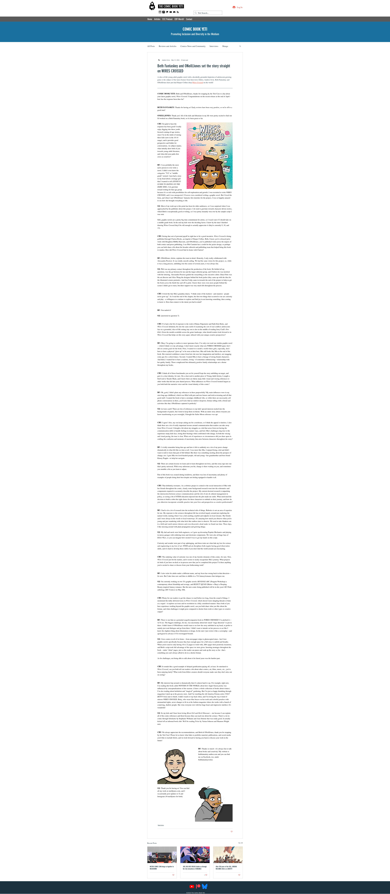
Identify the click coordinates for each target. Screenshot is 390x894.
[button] (240, 46)
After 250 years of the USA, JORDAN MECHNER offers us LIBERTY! (226, 867)
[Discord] (174, 12)
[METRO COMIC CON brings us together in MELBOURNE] (162, 855)
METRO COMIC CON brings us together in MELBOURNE (162, 867)
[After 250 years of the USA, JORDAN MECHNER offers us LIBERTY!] (228, 855)
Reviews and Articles (167, 46)
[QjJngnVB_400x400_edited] (160, 12)
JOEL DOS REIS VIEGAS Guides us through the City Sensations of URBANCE (195, 867)
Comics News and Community (193, 46)
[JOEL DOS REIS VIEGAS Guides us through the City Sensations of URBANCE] (195, 855)
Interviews (214, 46)
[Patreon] (167, 12)
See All (240, 843)
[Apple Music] (163, 12)
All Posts (151, 46)
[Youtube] (170, 12)
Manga (225, 46)
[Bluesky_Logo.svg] (204, 886)
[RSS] (178, 12)
